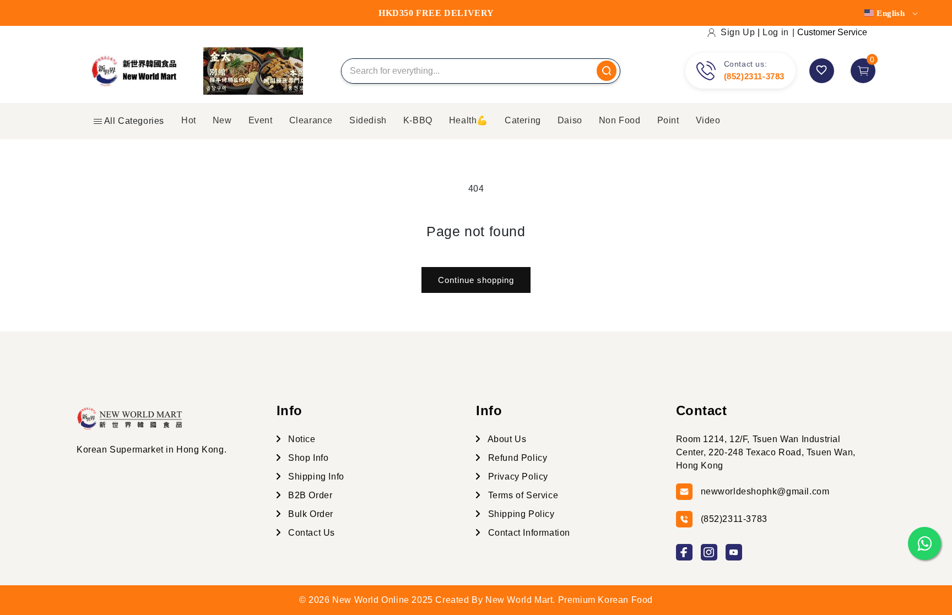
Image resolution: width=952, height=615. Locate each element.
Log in (775, 32)
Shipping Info (315, 476)
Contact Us (311, 532)
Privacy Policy (516, 476)
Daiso (570, 120)
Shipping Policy (520, 514)
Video (708, 120)
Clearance (311, 120)
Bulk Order (310, 514)
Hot (188, 120)
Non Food (620, 120)
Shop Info (307, 457)
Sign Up (738, 32)
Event (260, 120)
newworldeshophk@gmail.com (765, 491)
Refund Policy (516, 457)
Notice (301, 439)
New (222, 120)
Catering (523, 120)
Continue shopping (476, 280)
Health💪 (468, 120)
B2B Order (309, 495)
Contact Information (527, 532)
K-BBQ (417, 120)
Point (668, 120)
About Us (505, 439)
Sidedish (368, 120)
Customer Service (832, 32)
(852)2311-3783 (754, 76)
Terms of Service (521, 495)
